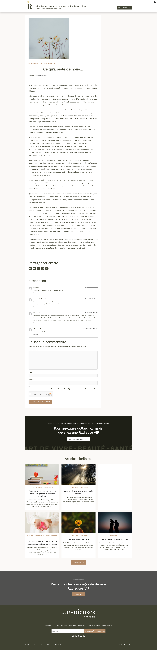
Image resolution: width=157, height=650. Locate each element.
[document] (78, 325)
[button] (154, 2)
